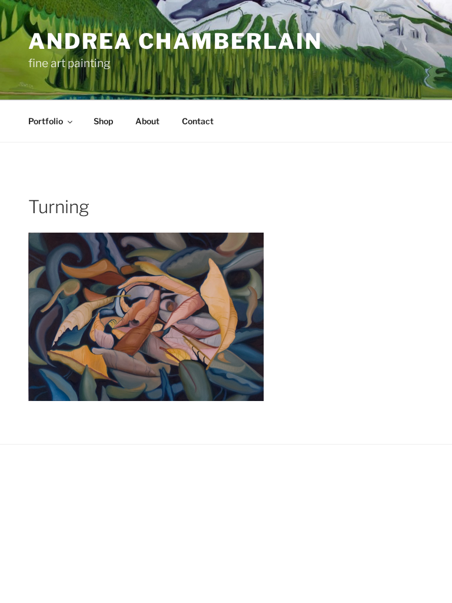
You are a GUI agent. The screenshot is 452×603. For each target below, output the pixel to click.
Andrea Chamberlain (175, 41)
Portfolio (45, 121)
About (147, 121)
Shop (103, 121)
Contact (198, 121)
